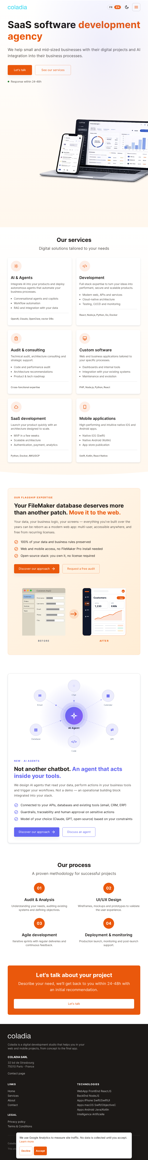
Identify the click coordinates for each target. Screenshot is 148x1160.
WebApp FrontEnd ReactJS (94, 1091)
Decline (25, 1150)
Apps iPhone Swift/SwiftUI (93, 1100)
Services (13, 1095)
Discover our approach (34, 568)
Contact (13, 1105)
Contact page (16, 1073)
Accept (40, 1150)
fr (110, 7)
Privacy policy (16, 1121)
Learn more (26, 1141)
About (11, 1100)
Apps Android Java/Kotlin (93, 1109)
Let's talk (20, 70)
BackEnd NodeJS (88, 1095)
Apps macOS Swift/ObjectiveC (96, 1105)
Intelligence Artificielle (90, 1114)
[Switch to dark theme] (127, 7)
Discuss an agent (79, 832)
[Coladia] (17, 7)
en (117, 7)
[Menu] (136, 7)
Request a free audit (81, 568)
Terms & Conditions (20, 1126)
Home (11, 1091)
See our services (53, 70)
